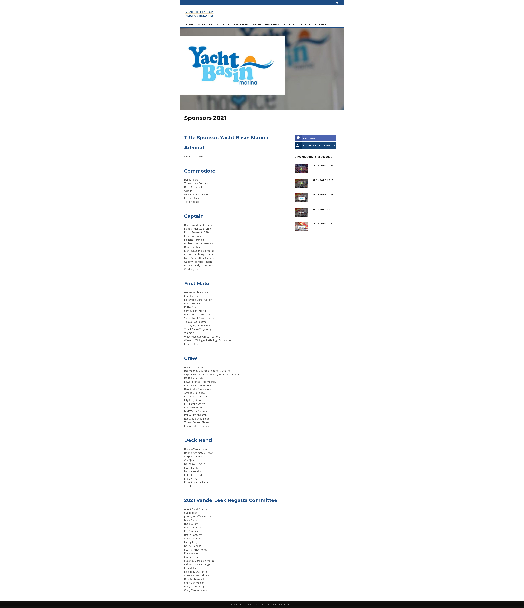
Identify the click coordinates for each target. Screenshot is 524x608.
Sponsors (241, 24)
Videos (289, 24)
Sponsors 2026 (323, 165)
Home (190, 24)
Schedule (205, 24)
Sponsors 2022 (323, 223)
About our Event (266, 24)
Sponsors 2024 (323, 194)
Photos (304, 24)
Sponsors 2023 (323, 209)
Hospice (321, 24)
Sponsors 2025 (323, 180)
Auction (223, 24)
